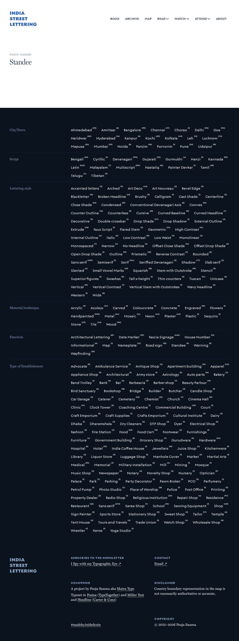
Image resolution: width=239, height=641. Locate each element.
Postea (92, 594)
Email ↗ (160, 563)
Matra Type (125, 588)
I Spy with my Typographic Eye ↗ (96, 563)
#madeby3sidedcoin (86, 624)
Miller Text (135, 594)
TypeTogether (109, 594)
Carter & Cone (104, 599)
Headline (84, 599)
